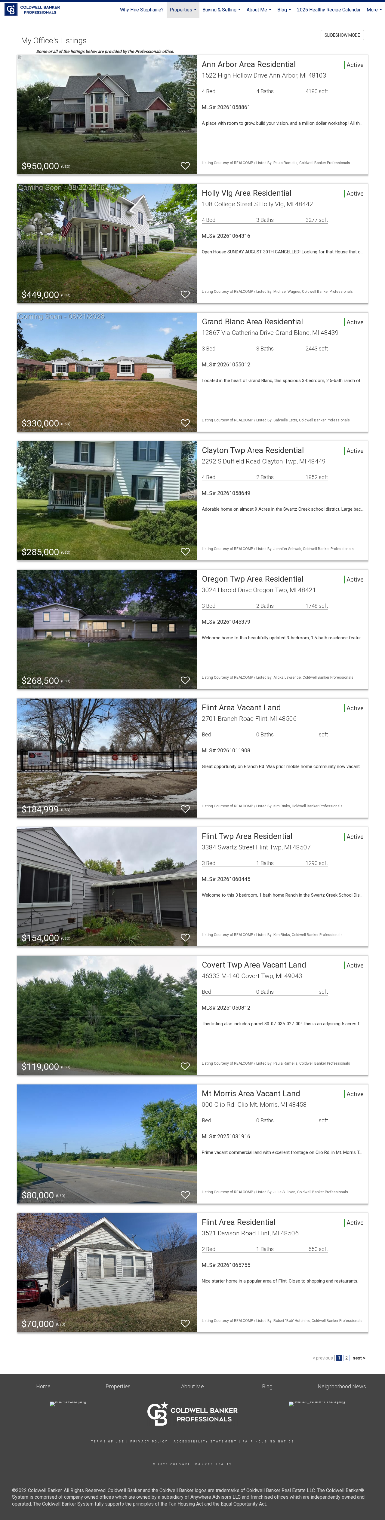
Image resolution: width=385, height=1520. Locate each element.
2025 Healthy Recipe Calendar (329, 10)
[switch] (185, 166)
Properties (184, 12)
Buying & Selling (222, 12)
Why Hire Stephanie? (142, 10)
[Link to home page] (35, 10)
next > (359, 1358)
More (375, 12)
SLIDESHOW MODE (342, 35)
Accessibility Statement (205, 1441)
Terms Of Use (108, 1441)
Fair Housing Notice (268, 1441)
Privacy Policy (149, 1441)
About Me (260, 12)
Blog (285, 12)
